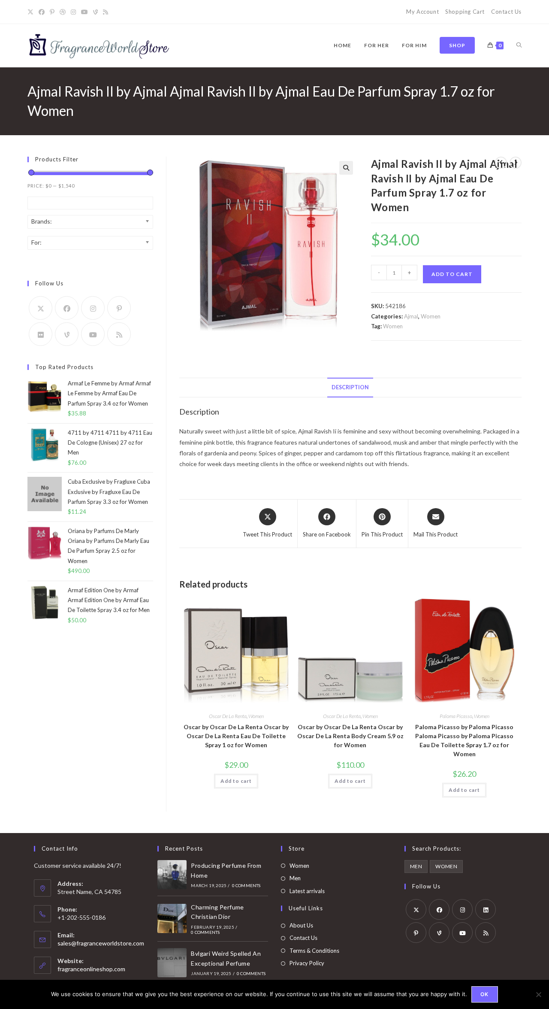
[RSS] (105, 12)
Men (295, 878)
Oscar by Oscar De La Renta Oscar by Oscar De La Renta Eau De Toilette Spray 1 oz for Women (236, 735)
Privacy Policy (307, 963)
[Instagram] (73, 12)
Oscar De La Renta (228, 716)
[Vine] (95, 12)
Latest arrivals (307, 891)
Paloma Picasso (456, 716)
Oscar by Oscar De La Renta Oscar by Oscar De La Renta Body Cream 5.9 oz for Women (350, 735)
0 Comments (246, 885)
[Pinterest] (52, 12)
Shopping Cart (465, 11)
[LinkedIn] (485, 909)
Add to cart (452, 274)
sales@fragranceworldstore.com (100, 943)
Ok (484, 994)
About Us (301, 925)
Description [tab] (350, 387)
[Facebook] (41, 12)
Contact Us (506, 11)
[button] (346, 168)
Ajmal (411, 316)
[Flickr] (40, 334)
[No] (538, 994)
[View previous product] (501, 163)
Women (430, 316)
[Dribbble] (62, 12)
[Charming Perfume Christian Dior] (172, 918)
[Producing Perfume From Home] (172, 874)
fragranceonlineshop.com (91, 969)
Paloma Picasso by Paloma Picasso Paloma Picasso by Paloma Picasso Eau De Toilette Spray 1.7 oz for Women (464, 740)
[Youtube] (84, 12)
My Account (422, 11)
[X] (31, 12)
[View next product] (516, 163)
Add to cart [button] (236, 781)
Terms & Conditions (314, 950)
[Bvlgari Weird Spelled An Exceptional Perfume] (172, 962)
